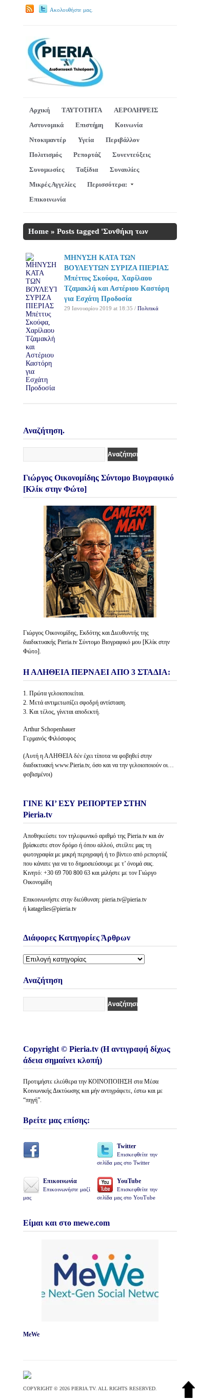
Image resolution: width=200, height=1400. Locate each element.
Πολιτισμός (45, 154)
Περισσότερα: (107, 184)
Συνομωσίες (46, 169)
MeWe (31, 1334)
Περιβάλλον (122, 140)
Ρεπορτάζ (87, 154)
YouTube (127, 1189)
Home (38, 231)
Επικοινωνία (47, 199)
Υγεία (86, 140)
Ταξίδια (87, 169)
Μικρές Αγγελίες (52, 184)
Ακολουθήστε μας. (71, 10)
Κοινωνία (129, 125)
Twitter (127, 1154)
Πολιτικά (147, 308)
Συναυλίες (124, 169)
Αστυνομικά (46, 125)
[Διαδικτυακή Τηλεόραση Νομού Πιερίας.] (65, 85)
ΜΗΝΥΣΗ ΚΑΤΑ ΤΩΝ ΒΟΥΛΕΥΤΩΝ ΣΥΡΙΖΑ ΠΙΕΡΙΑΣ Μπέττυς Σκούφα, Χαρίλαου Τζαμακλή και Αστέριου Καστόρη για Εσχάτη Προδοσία (116, 278)
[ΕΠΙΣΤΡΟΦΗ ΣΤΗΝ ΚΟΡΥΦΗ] (188, 1395)
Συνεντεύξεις (131, 154)
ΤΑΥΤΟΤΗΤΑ (82, 110)
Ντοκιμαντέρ (47, 140)
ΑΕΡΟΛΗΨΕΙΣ (136, 110)
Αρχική (39, 110)
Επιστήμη (89, 125)
